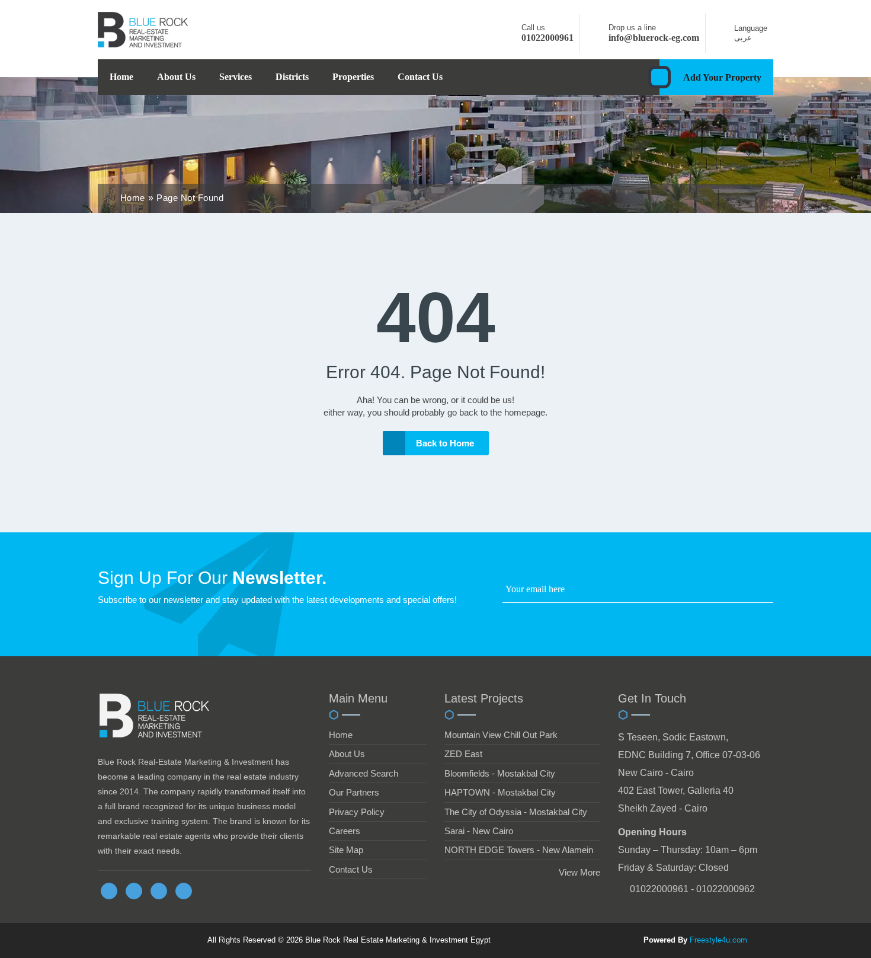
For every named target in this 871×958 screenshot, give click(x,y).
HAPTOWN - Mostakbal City (500, 792)
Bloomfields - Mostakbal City (499, 773)
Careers (344, 831)
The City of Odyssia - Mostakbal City (515, 812)
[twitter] (134, 891)
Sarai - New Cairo (478, 831)
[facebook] (109, 891)
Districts (292, 77)
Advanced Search (363, 773)
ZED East (463, 754)
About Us (176, 77)
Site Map (346, 850)
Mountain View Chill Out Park (501, 735)
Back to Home (445, 443)
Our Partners (354, 792)
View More (579, 872)
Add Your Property (722, 77)
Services (235, 77)
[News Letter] (769, 592)
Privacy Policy (357, 812)
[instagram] (183, 891)
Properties (353, 77)
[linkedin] (158, 891)
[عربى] (723, 37)
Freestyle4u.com (718, 939)
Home (121, 77)
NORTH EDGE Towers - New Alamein (518, 850)
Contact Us (420, 77)
